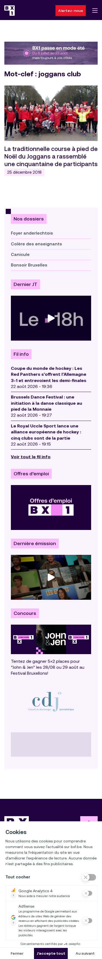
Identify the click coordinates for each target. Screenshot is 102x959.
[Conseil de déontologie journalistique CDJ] (51, 701)
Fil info (21, 354)
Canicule (20, 254)
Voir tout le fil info (31, 457)
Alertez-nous (70, 10)
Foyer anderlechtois (32, 233)
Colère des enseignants (36, 244)
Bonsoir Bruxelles (29, 265)
